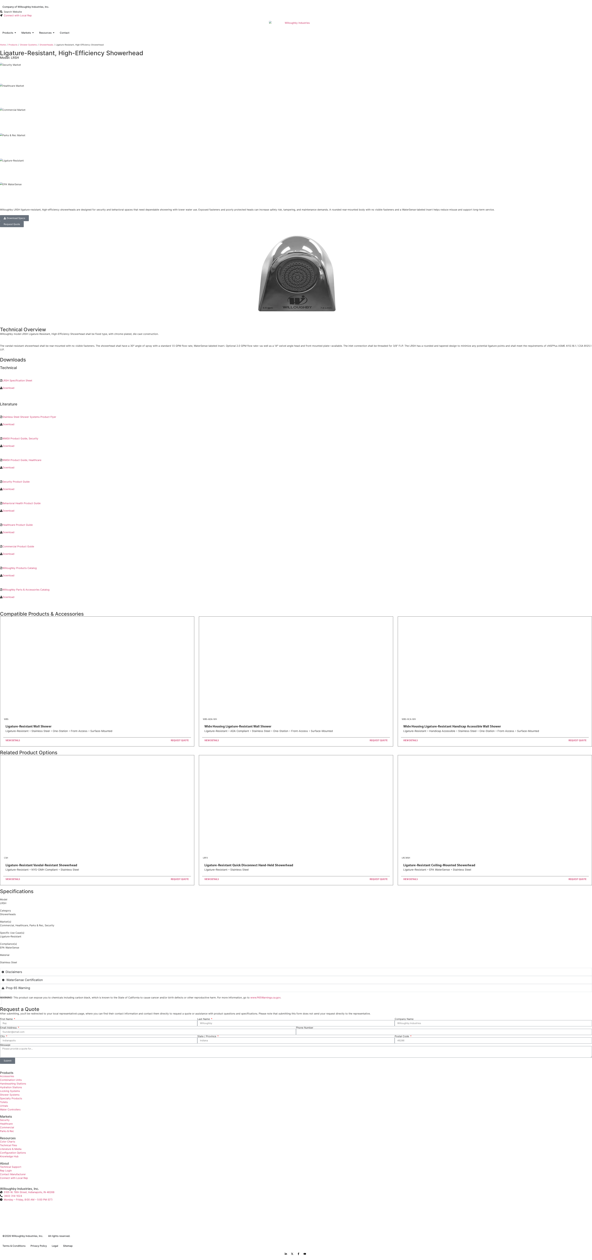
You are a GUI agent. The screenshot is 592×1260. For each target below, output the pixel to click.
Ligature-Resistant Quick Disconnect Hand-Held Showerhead (248, 865)
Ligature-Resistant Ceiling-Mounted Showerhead (439, 865)
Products (12, 44)
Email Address (8, 1027)
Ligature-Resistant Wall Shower (28, 726)
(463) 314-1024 (13, 1195)
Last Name (204, 1019)
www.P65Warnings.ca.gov (265, 997)
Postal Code (402, 1036)
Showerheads (46, 44)
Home (3, 44)
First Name (6, 1019)
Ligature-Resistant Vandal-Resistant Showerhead (41, 865)
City (3, 1036)
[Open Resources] (53, 33)
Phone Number (304, 1027)
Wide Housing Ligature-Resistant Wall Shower (237, 726)
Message (5, 1045)
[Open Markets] (33, 33)
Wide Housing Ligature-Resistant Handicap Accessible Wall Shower (452, 726)
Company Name (404, 1019)
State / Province (207, 1036)
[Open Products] (15, 33)
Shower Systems (28, 44)
